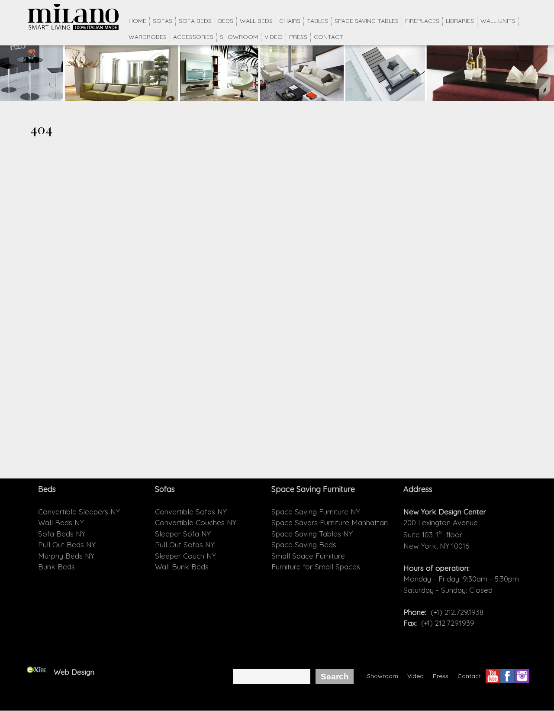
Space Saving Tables (367, 21)
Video (273, 37)
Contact (328, 37)
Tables (317, 21)
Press (298, 37)
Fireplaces (422, 21)
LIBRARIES (460, 21)
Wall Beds (256, 21)
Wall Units (497, 21)
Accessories (193, 37)
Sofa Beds (195, 21)
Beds (225, 21)
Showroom (239, 37)
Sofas (162, 21)
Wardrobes (148, 37)
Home (137, 21)
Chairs (289, 21)
